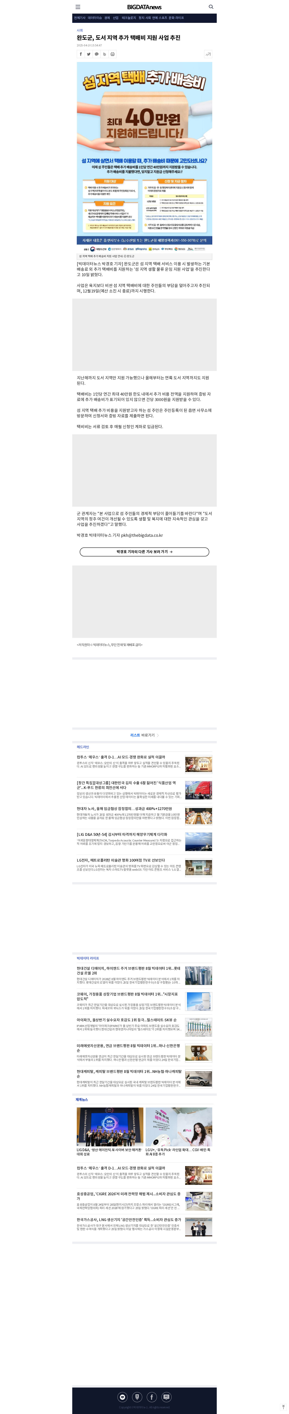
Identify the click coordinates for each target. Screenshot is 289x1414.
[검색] (211, 6)
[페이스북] (81, 54)
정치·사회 (145, 18)
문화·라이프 (176, 18)
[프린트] (112, 54)
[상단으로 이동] (283, 1407)
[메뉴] (78, 6)
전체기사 (79, 18)
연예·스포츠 (159, 18)
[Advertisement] (144, 334)
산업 (116, 18)
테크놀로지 (129, 18)
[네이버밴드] (104, 54)
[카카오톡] (96, 54)
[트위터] (89, 54)
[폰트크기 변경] (208, 54)
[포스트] (137, 1397)
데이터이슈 (95, 18)
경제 (107, 18)
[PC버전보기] (166, 1397)
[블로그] (122, 1397)
